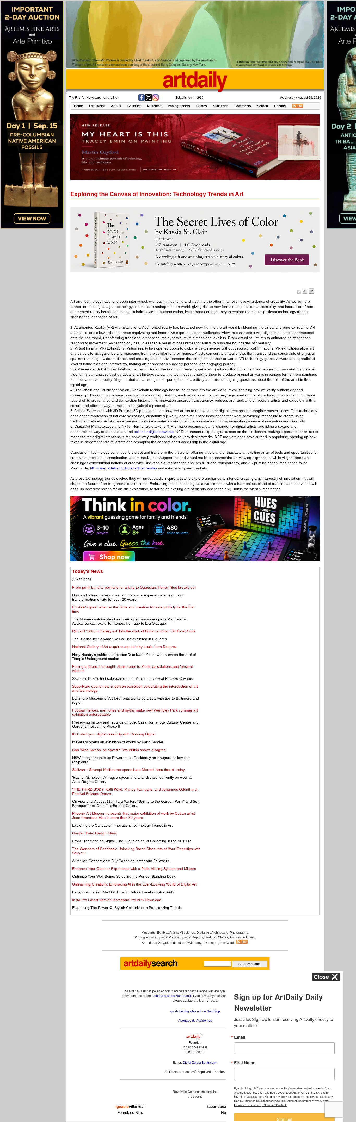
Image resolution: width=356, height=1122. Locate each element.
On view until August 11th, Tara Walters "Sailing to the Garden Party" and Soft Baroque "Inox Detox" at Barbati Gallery (135, 803)
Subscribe (220, 106)
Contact (280, 106)
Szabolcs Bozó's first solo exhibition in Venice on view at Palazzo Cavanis (132, 678)
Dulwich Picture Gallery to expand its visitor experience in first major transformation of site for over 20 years (128, 597)
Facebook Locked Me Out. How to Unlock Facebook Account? (123, 892)
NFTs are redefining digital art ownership (123, 468)
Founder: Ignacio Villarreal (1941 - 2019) (195, 1047)
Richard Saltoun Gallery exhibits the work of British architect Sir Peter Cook (133, 631)
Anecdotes (149, 943)
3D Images (210, 943)
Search (262, 106)
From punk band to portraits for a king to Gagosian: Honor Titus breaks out (133, 587)
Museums (154, 106)
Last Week (97, 106)
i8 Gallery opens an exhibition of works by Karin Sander (117, 742)
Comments (243, 106)
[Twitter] (148, 99)
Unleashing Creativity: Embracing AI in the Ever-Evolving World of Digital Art (134, 884)
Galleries (134, 106)
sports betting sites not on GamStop (195, 1011)
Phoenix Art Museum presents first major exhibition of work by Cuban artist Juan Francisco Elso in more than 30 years (133, 815)
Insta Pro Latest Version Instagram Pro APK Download (116, 900)
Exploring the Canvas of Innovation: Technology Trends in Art (122, 825)
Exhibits (162, 932)
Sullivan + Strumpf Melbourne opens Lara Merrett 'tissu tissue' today (128, 770)
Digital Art (203, 932)
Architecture (219, 932)
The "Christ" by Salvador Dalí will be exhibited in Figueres (119, 639)
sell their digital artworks (154, 431)
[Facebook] (141, 99)
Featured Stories (216, 937)
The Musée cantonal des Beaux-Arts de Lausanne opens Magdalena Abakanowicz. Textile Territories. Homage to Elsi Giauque (129, 621)
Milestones (187, 932)
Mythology (194, 943)
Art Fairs (249, 937)
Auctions (235, 937)
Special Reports (191, 937)
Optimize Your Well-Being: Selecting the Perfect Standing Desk (123, 876)
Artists (116, 106)
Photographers (179, 106)
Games (201, 106)
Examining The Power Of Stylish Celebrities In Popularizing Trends (127, 908)
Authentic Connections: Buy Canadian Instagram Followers (120, 861)
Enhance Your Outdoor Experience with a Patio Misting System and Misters (134, 869)
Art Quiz (163, 943)
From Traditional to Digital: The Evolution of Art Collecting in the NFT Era (132, 841)
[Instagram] (155, 99)
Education (178, 943)
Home (78, 106)
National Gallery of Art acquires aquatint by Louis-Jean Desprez (124, 647)
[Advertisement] (260, 605)
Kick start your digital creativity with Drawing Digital (113, 734)
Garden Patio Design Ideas (94, 833)
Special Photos (168, 937)
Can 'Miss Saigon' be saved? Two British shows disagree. (119, 750)
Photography (239, 932)
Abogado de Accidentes (195, 1021)
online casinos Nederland (172, 996)
